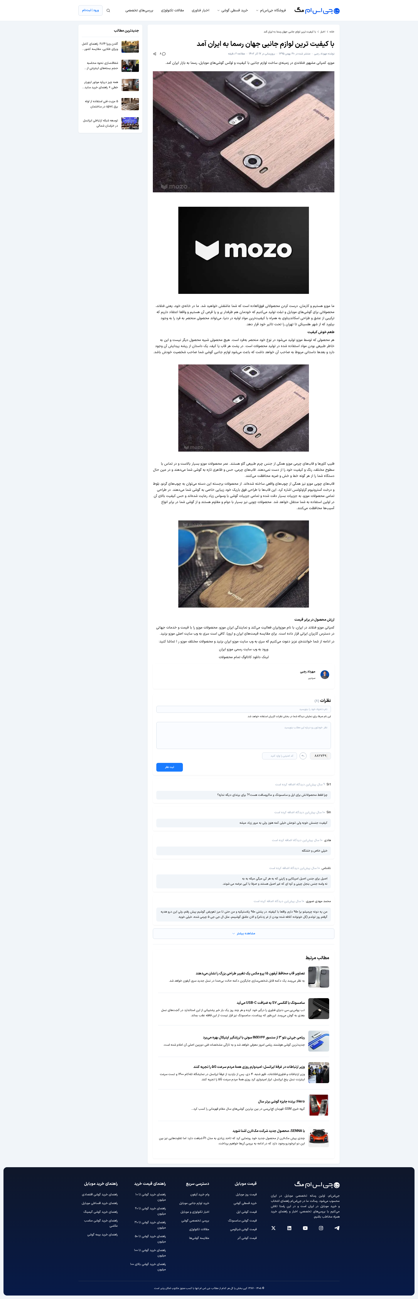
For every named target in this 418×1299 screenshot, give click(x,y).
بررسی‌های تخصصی (139, 10)
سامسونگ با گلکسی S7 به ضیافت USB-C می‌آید (271, 1003)
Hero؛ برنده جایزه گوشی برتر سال (281, 1101)
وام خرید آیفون (199, 1194)
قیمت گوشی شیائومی (243, 1229)
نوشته (324, 54)
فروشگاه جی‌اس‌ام (273, 10)
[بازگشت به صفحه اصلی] (317, 10)
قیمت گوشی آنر (247, 1238)
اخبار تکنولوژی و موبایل (194, 1212)
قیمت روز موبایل (246, 1194)
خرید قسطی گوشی (234, 10)
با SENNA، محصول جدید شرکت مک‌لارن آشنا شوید (269, 1131)
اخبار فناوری (200, 10)
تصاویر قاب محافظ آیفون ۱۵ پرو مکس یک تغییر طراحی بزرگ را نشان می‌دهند (250, 973)
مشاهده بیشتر (246, 933)
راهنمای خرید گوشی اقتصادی (100, 1194)
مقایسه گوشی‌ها (199, 1238)
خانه (332, 32)
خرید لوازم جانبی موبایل (194, 1203)
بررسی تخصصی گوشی (195, 1220)
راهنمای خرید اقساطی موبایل (100, 1203)
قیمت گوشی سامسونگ (242, 1220)
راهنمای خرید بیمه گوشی (102, 1234)
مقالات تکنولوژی (172, 10)
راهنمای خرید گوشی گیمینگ (100, 1212)
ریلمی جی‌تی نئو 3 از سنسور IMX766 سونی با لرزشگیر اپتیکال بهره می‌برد (254, 1037)
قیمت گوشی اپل (246, 1212)
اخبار (322, 32)
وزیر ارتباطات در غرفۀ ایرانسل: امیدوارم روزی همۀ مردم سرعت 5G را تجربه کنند (249, 1067)
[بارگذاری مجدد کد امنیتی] (303, 755)
